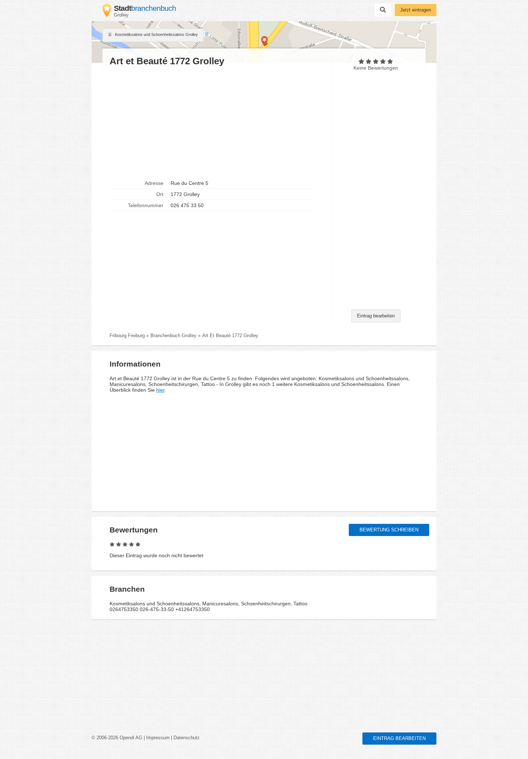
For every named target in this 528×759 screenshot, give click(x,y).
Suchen (383, 10)
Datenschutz (186, 737)
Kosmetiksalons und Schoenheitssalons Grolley (156, 34)
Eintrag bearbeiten (376, 315)
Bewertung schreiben (389, 529)
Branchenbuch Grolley (173, 335)
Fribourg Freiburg (127, 335)
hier (160, 390)
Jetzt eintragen (415, 10)
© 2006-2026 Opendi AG (117, 737)
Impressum (158, 737)
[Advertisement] (217, 122)
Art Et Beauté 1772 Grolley (230, 335)
